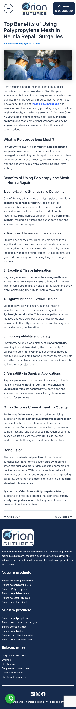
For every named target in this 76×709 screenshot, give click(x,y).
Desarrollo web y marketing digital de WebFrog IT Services (38, 702)
